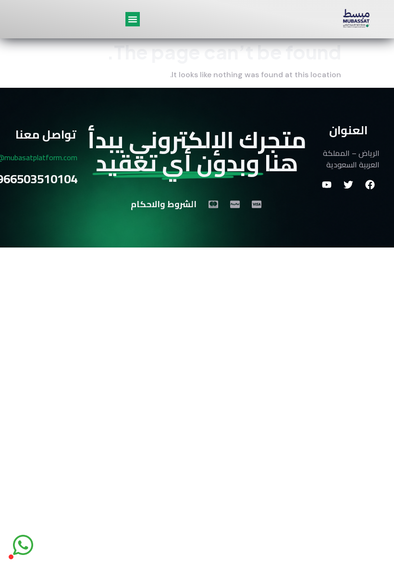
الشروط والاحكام (164, 204)
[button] (132, 19)
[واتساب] (23, 545)
